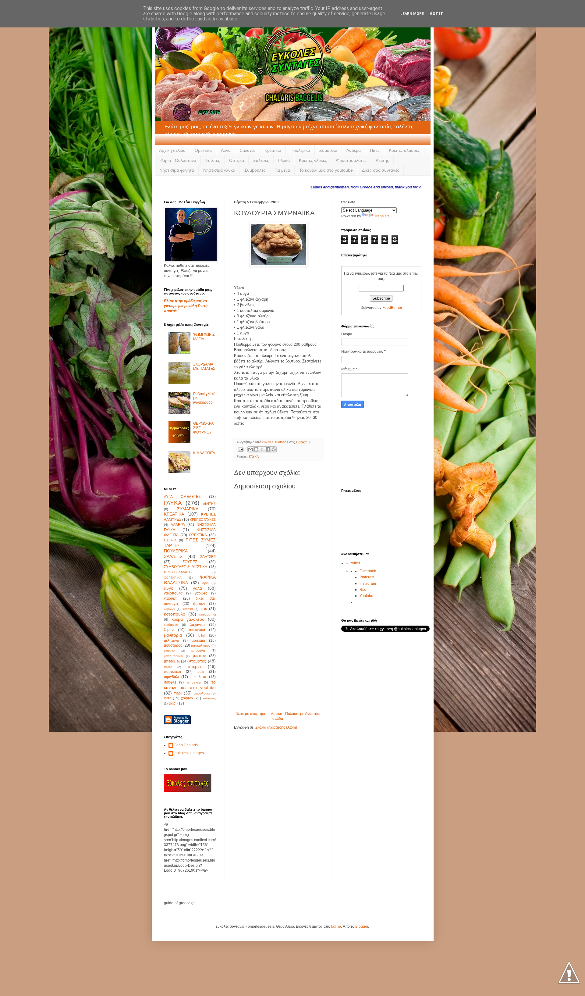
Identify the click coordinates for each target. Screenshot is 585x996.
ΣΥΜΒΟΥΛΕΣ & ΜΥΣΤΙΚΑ (185, 567)
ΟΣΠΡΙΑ (170, 540)
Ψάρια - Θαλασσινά (177, 160)
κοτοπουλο (174, 614)
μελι (201, 635)
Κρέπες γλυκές (313, 160)
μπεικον (199, 656)
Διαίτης (382, 160)
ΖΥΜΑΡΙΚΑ (187, 508)
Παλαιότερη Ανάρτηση (303, 714)
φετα (168, 698)
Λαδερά (353, 150)
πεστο (168, 667)
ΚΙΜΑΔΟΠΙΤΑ (204, 453)
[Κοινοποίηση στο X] (262, 449)
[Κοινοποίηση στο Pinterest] (274, 449)
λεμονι (169, 630)
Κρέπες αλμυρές (404, 150)
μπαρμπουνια (173, 656)
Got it (436, 14)
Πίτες (375, 150)
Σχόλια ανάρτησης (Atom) (276, 727)
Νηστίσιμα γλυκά (219, 170)
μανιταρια (173, 635)
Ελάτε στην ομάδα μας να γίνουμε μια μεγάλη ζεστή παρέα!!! (185, 306)
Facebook (368, 571)
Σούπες (212, 160)
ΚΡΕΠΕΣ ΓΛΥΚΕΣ (203, 519)
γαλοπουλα (173, 593)
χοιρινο (187, 698)
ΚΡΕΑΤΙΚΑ (174, 514)
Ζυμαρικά (328, 150)
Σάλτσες (261, 160)
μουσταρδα (173, 645)
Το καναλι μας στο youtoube (326, 170)
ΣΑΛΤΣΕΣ (208, 557)
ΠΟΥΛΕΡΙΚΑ (176, 550)
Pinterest (367, 577)
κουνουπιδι (207, 614)
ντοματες (197, 661)
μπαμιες (169, 650)
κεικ (204, 609)
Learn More (412, 14)
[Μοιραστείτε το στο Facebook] (268, 449)
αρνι (205, 583)
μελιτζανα (171, 640)
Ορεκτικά (203, 150)
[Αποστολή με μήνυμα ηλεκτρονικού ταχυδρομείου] (250, 449)
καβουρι (169, 609)
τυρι (178, 693)
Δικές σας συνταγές (380, 170)
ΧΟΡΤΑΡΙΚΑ (173, 577)
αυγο (168, 588)
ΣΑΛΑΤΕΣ (173, 556)
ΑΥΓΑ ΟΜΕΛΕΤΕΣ (182, 496)
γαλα (197, 588)
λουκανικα (196, 630)
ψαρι (172, 703)
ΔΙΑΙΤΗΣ (209, 503)
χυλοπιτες (209, 698)
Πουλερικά (300, 150)
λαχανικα (197, 625)
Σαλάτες (247, 150)
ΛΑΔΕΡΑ (178, 525)
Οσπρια (236, 160)
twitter (355, 563)
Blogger (361, 926)
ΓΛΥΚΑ (254, 457)
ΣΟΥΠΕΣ (190, 562)
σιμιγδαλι (171, 677)
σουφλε (170, 682)
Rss (363, 589)
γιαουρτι (171, 598)
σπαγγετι (193, 682)
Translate (382, 216)
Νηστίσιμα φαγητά (176, 170)
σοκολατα (198, 677)
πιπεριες (194, 666)
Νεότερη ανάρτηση (251, 714)
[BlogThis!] (256, 449)
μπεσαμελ (172, 661)
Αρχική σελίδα (172, 150)
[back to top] (569, 973)
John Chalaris (186, 745)
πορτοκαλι (172, 671)
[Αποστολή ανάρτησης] (240, 449)
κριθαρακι (171, 625)
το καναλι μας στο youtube (190, 685)
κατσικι (188, 609)
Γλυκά (284, 160)
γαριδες (201, 593)
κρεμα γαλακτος (188, 619)
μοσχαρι (198, 640)
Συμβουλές (254, 170)
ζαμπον (199, 604)
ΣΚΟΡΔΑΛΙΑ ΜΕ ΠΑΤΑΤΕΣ (204, 366)
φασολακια (202, 693)
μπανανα (198, 650)
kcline (336, 926)
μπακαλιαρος (200, 645)
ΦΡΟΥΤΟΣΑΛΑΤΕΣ (178, 572)
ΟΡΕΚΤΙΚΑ (198, 535)
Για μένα (282, 170)
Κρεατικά (272, 150)
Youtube (366, 596)
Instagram (368, 583)
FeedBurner (392, 307)
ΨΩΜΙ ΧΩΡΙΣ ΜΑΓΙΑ (203, 336)
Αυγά (226, 150)
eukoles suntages (189, 753)
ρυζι (200, 671)
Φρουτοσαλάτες (351, 160)
